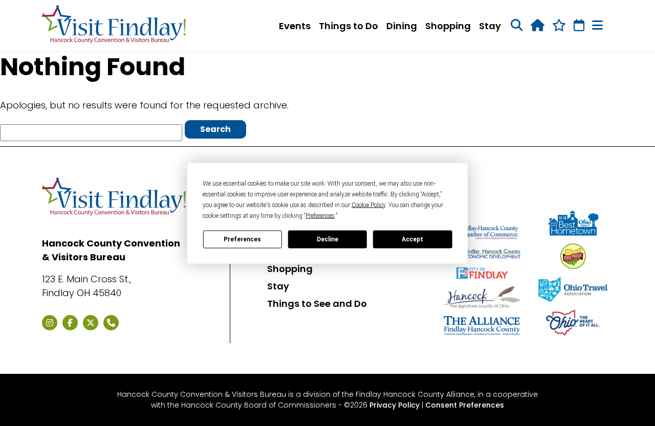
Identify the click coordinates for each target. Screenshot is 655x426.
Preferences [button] (320, 215)
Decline (327, 239)
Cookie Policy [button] (368, 204)
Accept (412, 239)
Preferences (242, 239)
